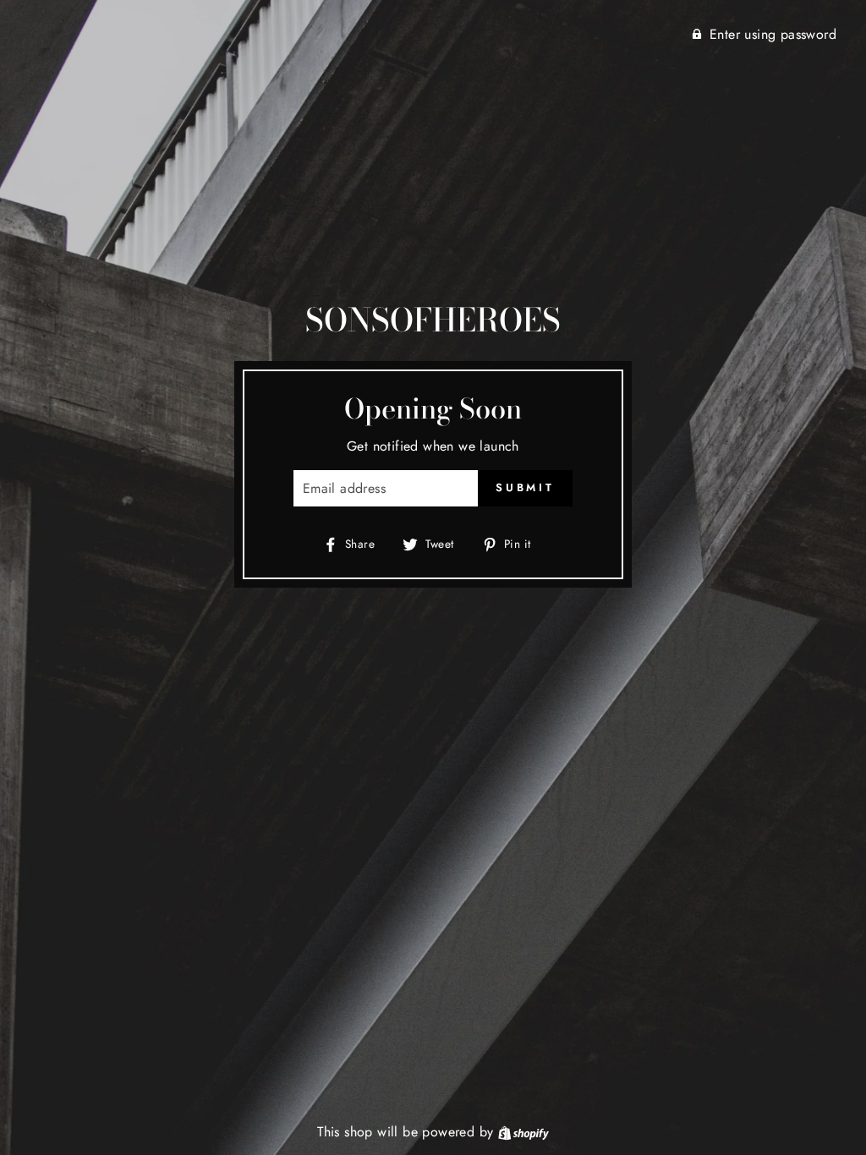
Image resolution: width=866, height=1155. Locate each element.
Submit (525, 487)
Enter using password (773, 34)
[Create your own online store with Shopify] (523, 1131)
